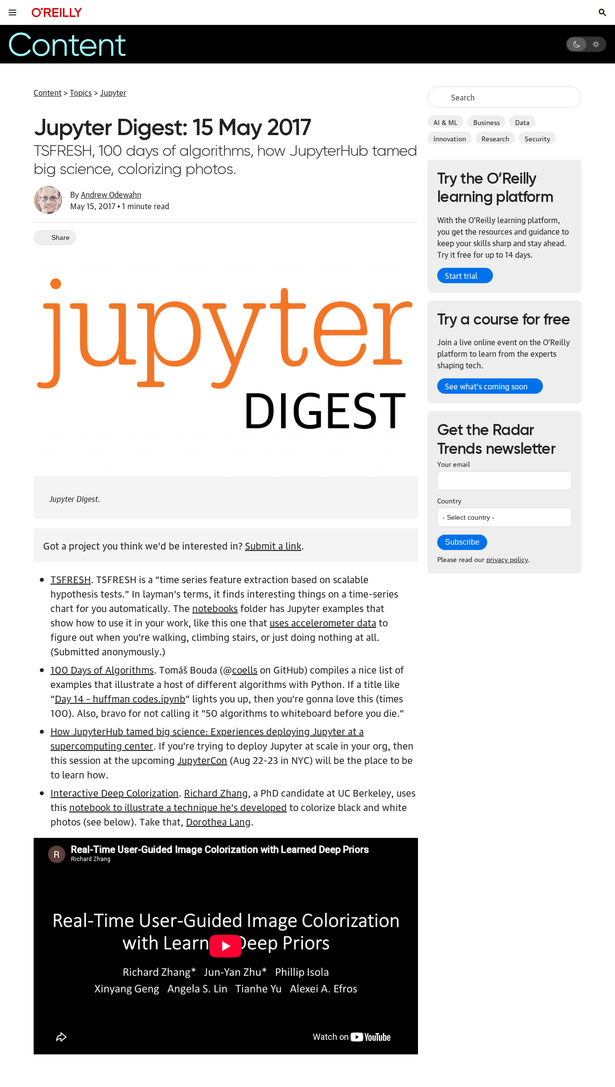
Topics (81, 92)
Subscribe (462, 542)
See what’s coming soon (486, 386)
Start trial (461, 275)
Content (48, 92)
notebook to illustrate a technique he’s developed (178, 806)
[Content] (84, 44)
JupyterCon (202, 759)
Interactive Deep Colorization (114, 792)
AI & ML (445, 121)
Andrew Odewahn (111, 194)
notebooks (215, 607)
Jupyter (113, 92)
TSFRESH (70, 579)
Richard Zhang (216, 792)
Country (449, 500)
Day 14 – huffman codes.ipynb (120, 698)
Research (495, 138)
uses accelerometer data (323, 622)
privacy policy (507, 558)
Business (486, 121)
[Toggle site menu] (12, 12)
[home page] (57, 12)
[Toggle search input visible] (602, 12)
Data (522, 121)
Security (537, 138)
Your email (453, 463)
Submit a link (273, 545)
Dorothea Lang (218, 821)
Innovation (449, 138)
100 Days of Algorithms (102, 669)
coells (245, 669)
